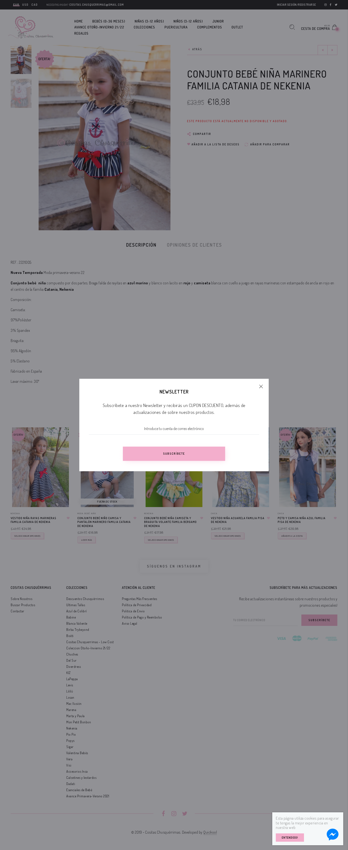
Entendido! (290, 837)
